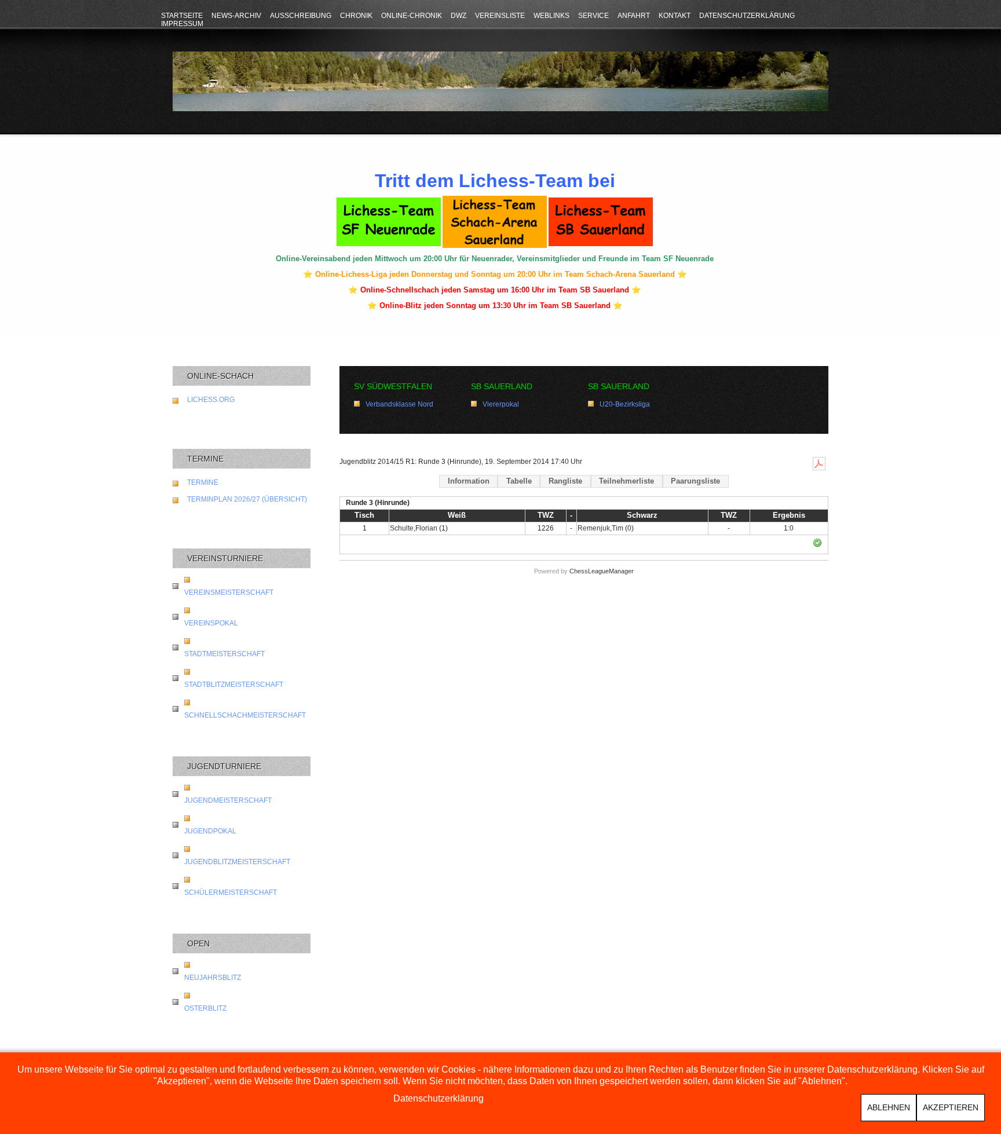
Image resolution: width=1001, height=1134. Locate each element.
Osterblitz (205, 1008)
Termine (202, 482)
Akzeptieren (950, 1107)
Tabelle (519, 481)
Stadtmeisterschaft (224, 654)
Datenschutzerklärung (747, 16)
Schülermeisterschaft (230, 892)
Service (593, 16)
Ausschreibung (300, 16)
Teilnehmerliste (626, 481)
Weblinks (551, 16)
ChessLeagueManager (601, 571)
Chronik (356, 16)
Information (468, 481)
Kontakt (675, 16)
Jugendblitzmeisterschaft (237, 862)
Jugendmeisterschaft (228, 800)
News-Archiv (236, 16)
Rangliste (565, 481)
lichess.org (211, 400)
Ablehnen (888, 1107)
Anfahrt (634, 16)
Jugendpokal (210, 831)
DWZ (458, 16)
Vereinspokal (211, 623)
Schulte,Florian (413, 528)
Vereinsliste (500, 16)
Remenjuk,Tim (600, 528)
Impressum (182, 24)
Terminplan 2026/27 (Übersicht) (247, 499)
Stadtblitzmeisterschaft (233, 685)
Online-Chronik (411, 16)
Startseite (182, 16)
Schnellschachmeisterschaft (245, 715)
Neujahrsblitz (212, 978)
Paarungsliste (695, 481)
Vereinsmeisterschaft (228, 592)
